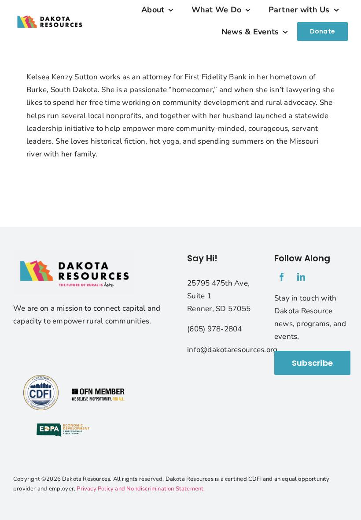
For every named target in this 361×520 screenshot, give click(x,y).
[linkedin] (301, 276)
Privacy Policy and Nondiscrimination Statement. (141, 489)
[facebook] (281, 276)
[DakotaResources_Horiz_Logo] (50, 12)
